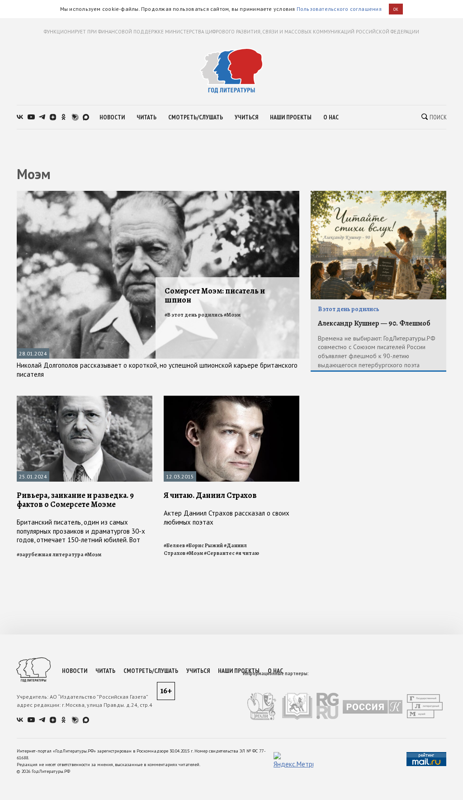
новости (112, 117)
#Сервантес (219, 553)
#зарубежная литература (50, 554)
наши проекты (291, 117)
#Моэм (232, 314)
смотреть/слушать (195, 117)
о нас (331, 117)
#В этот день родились (194, 314)
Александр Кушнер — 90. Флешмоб (374, 323)
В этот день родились (348, 309)
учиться (246, 117)
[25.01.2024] (84, 399)
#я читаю (247, 553)
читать (146, 117)
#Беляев (174, 545)
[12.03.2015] (231, 399)
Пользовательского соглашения (339, 8)
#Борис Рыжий (204, 545)
